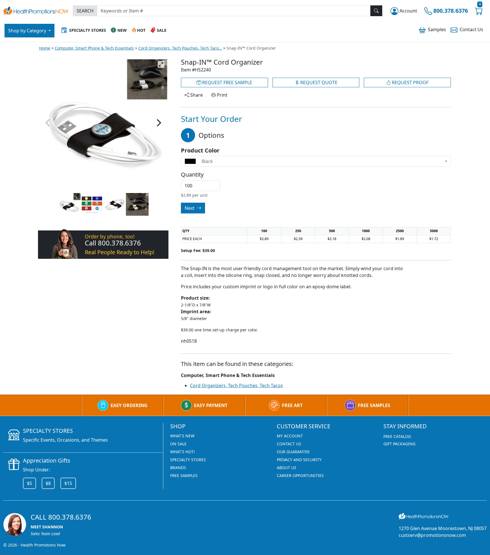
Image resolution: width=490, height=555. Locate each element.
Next (190, 208)
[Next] (158, 122)
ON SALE (178, 443)
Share (196, 95)
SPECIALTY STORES (188, 459)
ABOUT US (286, 467)
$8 (48, 483)
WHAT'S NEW (182, 436)
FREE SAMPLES (374, 405)
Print (221, 95)
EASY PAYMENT (210, 405)
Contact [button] (471, 29)
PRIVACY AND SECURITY (299, 459)
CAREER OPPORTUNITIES (300, 475)
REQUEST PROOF (409, 82)
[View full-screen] (161, 64)
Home (44, 48)
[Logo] (35, 10)
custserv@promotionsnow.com (432, 535)
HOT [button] (141, 30)
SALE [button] (161, 30)
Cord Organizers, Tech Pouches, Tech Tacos (236, 385)
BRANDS (178, 467)
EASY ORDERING (129, 405)
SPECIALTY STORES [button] (87, 30)
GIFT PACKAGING (399, 443)
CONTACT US (289, 443)
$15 (68, 483)
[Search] (376, 10)
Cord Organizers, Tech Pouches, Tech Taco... (180, 48)
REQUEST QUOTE (318, 82)
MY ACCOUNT (290, 436)
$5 (29, 483)
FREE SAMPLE (226, 82)
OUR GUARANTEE (293, 451)
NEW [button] (122, 30)
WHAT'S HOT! (182, 451)
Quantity (192, 174)
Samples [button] (437, 29)
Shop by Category (27, 30)
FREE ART (292, 405)
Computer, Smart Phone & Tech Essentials (94, 48)
